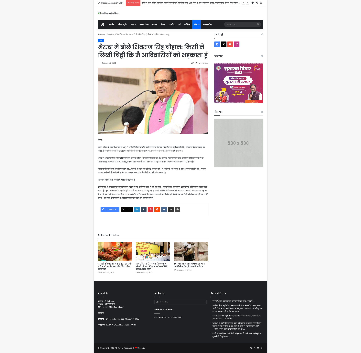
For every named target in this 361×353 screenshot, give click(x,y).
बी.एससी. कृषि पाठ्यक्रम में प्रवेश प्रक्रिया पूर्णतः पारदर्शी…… (234, 301)
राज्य (132, 24)
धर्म (179, 24)
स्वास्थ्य (154, 24)
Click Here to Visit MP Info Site (167, 317)
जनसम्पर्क (143, 24)
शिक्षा (163, 24)
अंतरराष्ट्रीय (122, 24)
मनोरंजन (187, 24)
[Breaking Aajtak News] (108, 13)
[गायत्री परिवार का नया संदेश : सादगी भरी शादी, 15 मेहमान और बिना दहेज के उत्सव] (115, 251)
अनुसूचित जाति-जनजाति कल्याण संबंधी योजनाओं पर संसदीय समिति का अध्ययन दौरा (151, 266)
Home (102, 34)
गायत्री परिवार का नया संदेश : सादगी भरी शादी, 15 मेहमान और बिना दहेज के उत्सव (114, 266)
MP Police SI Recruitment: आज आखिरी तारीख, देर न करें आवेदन (189, 265)
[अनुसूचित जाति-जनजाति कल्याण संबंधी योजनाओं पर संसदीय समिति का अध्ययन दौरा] (153, 251)
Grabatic (141, 348)
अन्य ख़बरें (206, 24)
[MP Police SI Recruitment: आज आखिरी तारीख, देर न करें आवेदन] (191, 251)
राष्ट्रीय (111, 24)
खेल (195, 24)
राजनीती (171, 24)
